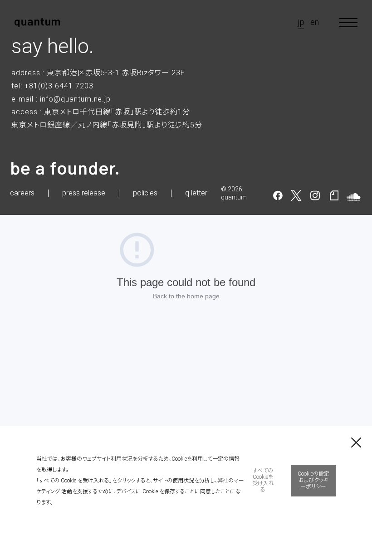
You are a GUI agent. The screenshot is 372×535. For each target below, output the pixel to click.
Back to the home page (186, 296)
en (314, 22)
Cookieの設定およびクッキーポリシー (313, 480)
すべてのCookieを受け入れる (263, 479)
